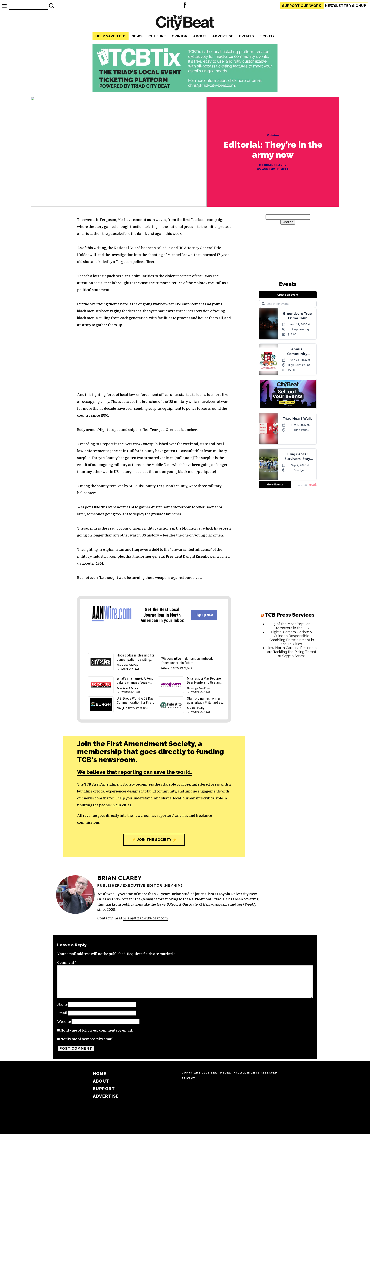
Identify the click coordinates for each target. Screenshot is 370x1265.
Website (64, 1022)
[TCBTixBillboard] (185, 91)
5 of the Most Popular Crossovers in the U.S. (292, 626)
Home (100, 1073)
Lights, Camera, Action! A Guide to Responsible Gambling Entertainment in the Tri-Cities (291, 638)
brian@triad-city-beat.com (145, 918)
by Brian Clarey (273, 165)
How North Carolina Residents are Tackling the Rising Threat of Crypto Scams (292, 652)
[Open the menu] (4, 6)
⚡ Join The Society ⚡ (154, 840)
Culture (157, 36)
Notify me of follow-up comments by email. (96, 1030)
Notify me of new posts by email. (87, 1039)
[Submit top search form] (52, 6)
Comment (67, 962)
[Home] (185, 23)
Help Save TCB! (110, 36)
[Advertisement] (288, 719)
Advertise (222, 36)
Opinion (180, 36)
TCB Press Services (289, 615)
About (200, 36)
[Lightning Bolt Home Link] (185, 6)
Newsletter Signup (345, 6)
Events (246, 36)
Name (62, 1004)
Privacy (188, 1078)
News (137, 36)
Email (62, 1013)
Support (301, 6)
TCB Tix (267, 36)
